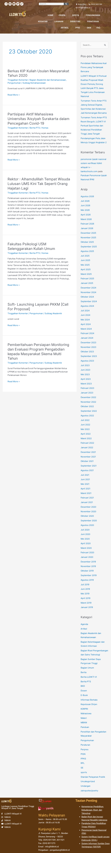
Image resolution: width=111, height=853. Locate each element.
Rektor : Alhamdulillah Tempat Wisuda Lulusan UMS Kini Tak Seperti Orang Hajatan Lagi (39, 183)
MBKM (84, 722)
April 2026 (86, 214)
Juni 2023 (85, 370)
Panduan (85, 727)
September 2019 (89, 575)
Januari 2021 (87, 502)
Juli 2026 (85, 201)
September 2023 (89, 356)
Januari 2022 (87, 447)
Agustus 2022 (87, 415)
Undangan (85, 786)
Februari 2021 (87, 497)
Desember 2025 (88, 233)
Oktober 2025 (87, 242)
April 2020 (86, 543)
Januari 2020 (87, 557)
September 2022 (89, 411)
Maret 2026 (86, 219)
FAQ (98, 28)
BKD (83, 686)
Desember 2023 (88, 342)
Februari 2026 (87, 223)
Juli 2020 (85, 529)
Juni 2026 (85, 205)
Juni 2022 (85, 424)
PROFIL (62, 15)
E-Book (84, 695)
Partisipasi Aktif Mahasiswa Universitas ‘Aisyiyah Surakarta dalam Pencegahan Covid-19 (38, 118)
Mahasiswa (86, 713)
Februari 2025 (87, 278)
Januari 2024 (87, 338)
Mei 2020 (85, 539)
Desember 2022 (88, 397)
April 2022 (86, 434)
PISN (83, 754)
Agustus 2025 (87, 251)
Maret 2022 (86, 438)
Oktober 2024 (87, 296)
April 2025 (86, 269)
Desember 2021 (88, 452)
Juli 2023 (85, 365)
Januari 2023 (87, 392)
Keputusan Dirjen (89, 704)
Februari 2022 (87, 443)
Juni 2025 (85, 260)
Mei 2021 (85, 484)
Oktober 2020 (87, 516)
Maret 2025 (86, 274)
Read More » (14, 94)
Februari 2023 (87, 388)
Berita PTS (35, 127)
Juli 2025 (85, 255)
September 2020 (89, 520)
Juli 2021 (85, 475)
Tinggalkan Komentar (18, 80)
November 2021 (88, 456)
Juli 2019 (85, 584)
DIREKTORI (75, 21)
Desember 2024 (88, 287)
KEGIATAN (43, 21)
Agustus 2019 (87, 580)
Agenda (84, 624)
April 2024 (86, 324)
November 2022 (88, 402)
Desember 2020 (88, 507)
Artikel (84, 628)
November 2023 (88, 347)
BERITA (75, 15)
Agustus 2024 (87, 306)
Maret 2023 (86, 383)
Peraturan (85, 745)
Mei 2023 (85, 374)
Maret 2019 (86, 602)
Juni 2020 (85, 534)
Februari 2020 (87, 552)
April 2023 (86, 379)
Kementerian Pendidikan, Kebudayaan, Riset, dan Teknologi (92, 810)
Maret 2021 (86, 493)
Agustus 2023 (87, 360)
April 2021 (85, 488)
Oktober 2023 (87, 351)
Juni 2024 (85, 315)
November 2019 (88, 566)
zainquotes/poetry (89, 790)
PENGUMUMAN (93, 15)
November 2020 (88, 511)
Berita (83, 672)
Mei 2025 (85, 265)
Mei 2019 (85, 593)
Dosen (84, 690)
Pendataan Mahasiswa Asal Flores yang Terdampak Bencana (94, 67)
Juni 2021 (85, 479)
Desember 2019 (88, 561)
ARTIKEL (65, 28)
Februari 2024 (87, 333)
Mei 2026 (85, 210)
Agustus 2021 (87, 470)
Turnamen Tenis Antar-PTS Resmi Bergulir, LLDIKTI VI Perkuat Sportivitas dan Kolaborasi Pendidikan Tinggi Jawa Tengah (94, 125)
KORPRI (84, 709)
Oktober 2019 (87, 570)
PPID (77, 28)
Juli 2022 (85, 420)
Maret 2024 (86, 329)
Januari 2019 (87, 607)
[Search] (66, 4)
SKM (89, 28)
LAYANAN (58, 21)
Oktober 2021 (87, 461)
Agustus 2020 (87, 525)
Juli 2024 (85, 310)
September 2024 (89, 301)
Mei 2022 (85, 429)
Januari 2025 (87, 283)
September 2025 (89, 246)
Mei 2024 (85, 319)
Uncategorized (88, 781)
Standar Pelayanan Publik (93, 777)
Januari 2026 (87, 228)
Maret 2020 (86, 548)
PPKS (83, 758)
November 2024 (88, 292)
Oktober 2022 (87, 406)
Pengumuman (14, 83)
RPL (82, 763)
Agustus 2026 (87, 196)
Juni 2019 (85, 589)
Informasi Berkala (89, 699)
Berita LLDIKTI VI (89, 677)
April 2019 (85, 598)
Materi (84, 718)
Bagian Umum (87, 667)
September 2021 (89, 465)
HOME (50, 15)
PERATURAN (93, 21)
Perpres (84, 749)
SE (82, 767)
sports (84, 772)
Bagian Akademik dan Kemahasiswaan (48, 80)
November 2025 (88, 237)
